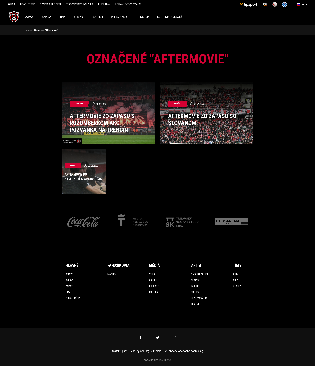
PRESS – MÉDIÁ (120, 16)
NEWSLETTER (27, 4)
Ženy (235, 280)
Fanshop (111, 274)
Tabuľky (195, 286)
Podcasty (154, 286)
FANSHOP (143, 16)
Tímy (63, 16)
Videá (152, 274)
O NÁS (11, 4)
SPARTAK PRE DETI (50, 4)
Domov (29, 16)
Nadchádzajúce (199, 274)
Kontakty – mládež (169, 16)
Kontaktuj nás (120, 351)
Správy (78, 16)
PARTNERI (97, 16)
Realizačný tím (199, 298)
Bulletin (153, 292)
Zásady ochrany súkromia (146, 351)
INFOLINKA (104, 4)
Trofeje (195, 304)
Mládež (237, 286)
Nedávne (195, 280)
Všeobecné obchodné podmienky (184, 351)
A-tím (235, 274)
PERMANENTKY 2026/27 (128, 4)
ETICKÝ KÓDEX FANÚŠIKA (79, 4)
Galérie (153, 280)
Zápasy (47, 16)
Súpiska (195, 292)
